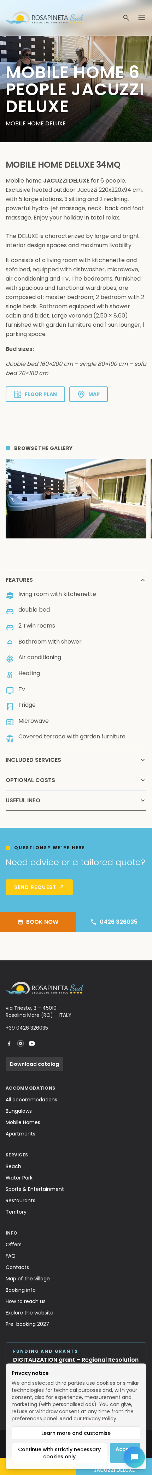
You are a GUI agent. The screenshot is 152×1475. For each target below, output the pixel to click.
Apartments (20, 1133)
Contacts (17, 1267)
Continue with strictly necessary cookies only (59, 1453)
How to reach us (26, 1301)
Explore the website (29, 1312)
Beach (13, 1166)
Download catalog (34, 1064)
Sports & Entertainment (35, 1189)
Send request (39, 887)
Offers (14, 1244)
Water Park (19, 1177)
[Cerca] (126, 18)
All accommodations (31, 1099)
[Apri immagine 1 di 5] (76, 498)
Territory (16, 1211)
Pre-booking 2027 (27, 1324)
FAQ (11, 1255)
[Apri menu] (141, 17)
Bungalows (19, 1111)
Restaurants (20, 1200)
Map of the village (28, 1278)
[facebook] (9, 1043)
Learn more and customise (76, 1433)
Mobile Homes (23, 1122)
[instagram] (20, 1043)
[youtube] (31, 1043)
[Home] (44, 17)
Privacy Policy (99, 1418)
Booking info (21, 1290)
